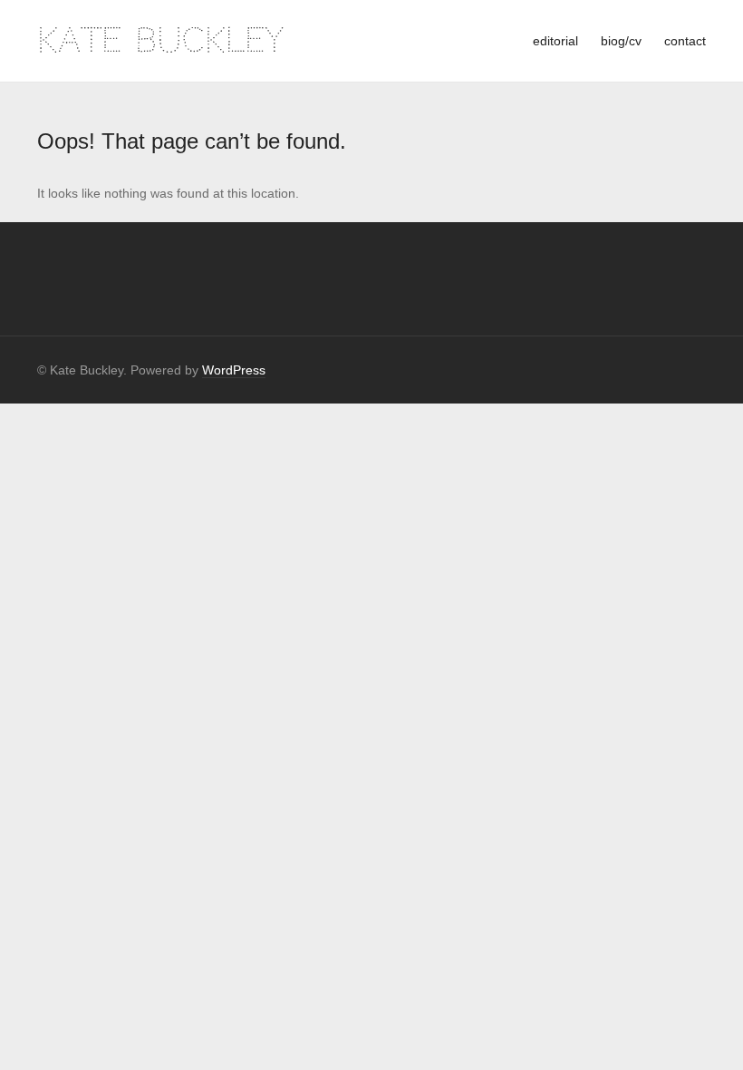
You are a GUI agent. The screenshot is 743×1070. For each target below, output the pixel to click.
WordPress (233, 370)
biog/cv (621, 41)
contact (685, 41)
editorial (555, 41)
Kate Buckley (160, 40)
